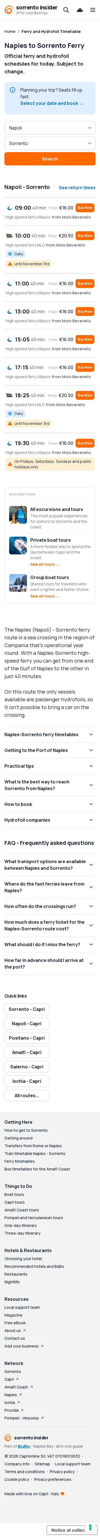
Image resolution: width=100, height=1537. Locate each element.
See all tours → (44, 564)
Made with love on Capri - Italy (31, 1493)
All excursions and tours (56, 509)
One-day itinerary (20, 1225)
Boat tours (14, 1194)
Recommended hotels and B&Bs (34, 1266)
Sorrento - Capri (27, 1009)
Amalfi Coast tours (21, 1210)
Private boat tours (50, 540)
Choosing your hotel (23, 1258)
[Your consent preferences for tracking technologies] (90, 1527)
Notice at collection (72, 1530)
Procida (11, 1410)
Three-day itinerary (22, 1233)
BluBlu (24, 1446)
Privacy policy (62, 1471)
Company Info (17, 1463)
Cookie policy (16, 1479)
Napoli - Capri (26, 1024)
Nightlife (12, 1281)
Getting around (18, 1138)
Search (50, 159)
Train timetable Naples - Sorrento (35, 1153)
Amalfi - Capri (26, 1052)
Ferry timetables (19, 1161)
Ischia (9, 1402)
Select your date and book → (52, 103)
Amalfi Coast (16, 1387)
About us (12, 1330)
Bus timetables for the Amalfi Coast (37, 1169)
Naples (10, 1394)
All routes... (27, 1095)
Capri (9, 1379)
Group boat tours (49, 577)
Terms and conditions (24, 1471)
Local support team (22, 1307)
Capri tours (14, 1202)
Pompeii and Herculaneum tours (33, 1217)
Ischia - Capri (26, 1081)
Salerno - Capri (26, 1067)
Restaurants (16, 1274)
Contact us (14, 1338)
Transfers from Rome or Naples (33, 1145)
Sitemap (42, 1463)
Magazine (13, 1315)
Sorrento (12, 1371)
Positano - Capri (27, 1038)
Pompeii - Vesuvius (21, 1418)
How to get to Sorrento (26, 1130)
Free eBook (15, 1322)
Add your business (21, 1346)
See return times (77, 188)
